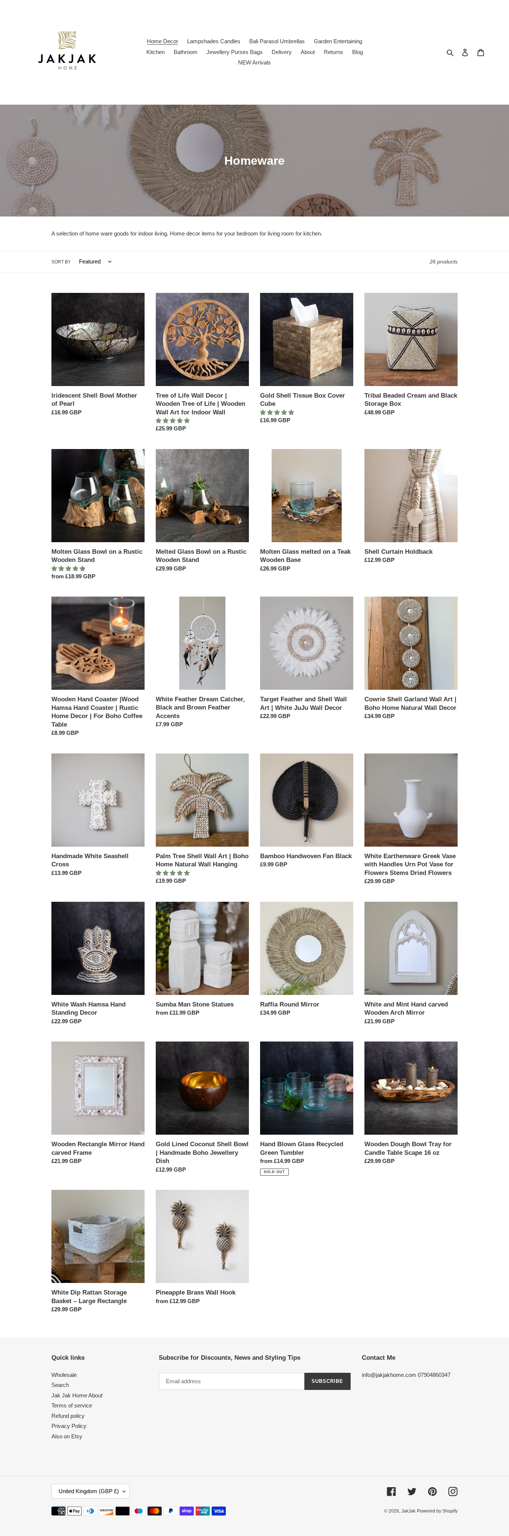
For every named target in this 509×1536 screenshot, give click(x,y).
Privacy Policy (68, 1426)
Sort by (61, 262)
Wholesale (64, 1375)
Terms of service (71, 1405)
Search (60, 1385)
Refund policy (68, 1416)
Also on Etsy (66, 1436)
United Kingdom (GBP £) (89, 1491)
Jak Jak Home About (76, 1395)
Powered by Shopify (437, 1511)
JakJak (408, 1511)
